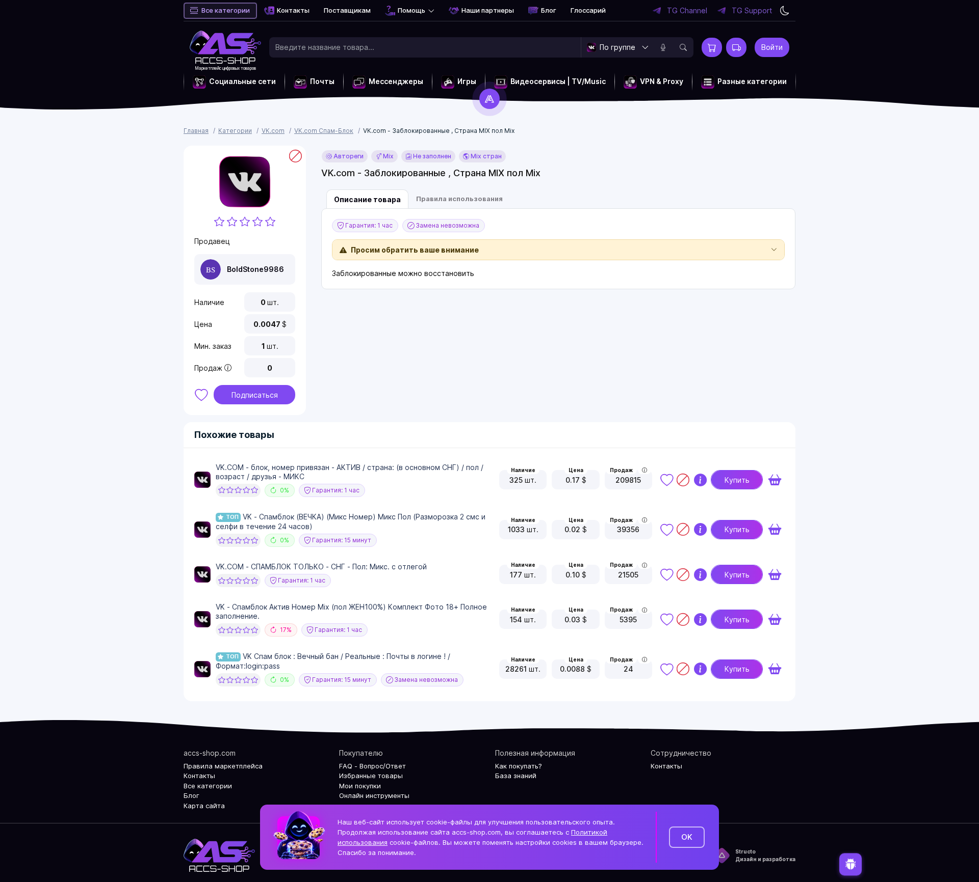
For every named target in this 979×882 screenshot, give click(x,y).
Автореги (348, 156)
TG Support (752, 10)
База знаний (515, 775)
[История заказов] (736, 47)
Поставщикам (347, 10)
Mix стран (485, 156)
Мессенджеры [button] (396, 81)
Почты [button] (322, 81)
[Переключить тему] (784, 10)
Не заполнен (431, 156)
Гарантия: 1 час (368, 225)
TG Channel (687, 10)
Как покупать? (518, 766)
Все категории (225, 10)
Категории (235, 130)
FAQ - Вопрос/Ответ (372, 766)
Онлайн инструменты (374, 795)
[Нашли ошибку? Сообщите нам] (850, 865)
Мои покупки (360, 786)
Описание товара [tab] (367, 199)
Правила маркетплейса (223, 766)
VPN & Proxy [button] (661, 81)
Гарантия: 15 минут (341, 540)
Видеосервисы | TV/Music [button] (558, 81)
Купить (737, 480)
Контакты (293, 10)
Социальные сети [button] (242, 81)
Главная (196, 130)
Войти (772, 47)
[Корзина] (712, 47)
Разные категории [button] (752, 81)
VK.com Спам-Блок (323, 130)
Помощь (411, 10)
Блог (548, 10)
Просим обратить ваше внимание (415, 249)
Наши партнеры (487, 10)
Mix (387, 156)
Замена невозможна (446, 225)
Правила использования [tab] (459, 199)
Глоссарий (588, 10)
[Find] (683, 47)
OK (686, 837)
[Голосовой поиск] (663, 47)
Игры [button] (466, 81)
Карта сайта (204, 806)
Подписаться (254, 395)
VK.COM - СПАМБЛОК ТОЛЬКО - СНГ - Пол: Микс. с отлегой (321, 566)
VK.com (273, 130)
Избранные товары (371, 775)
